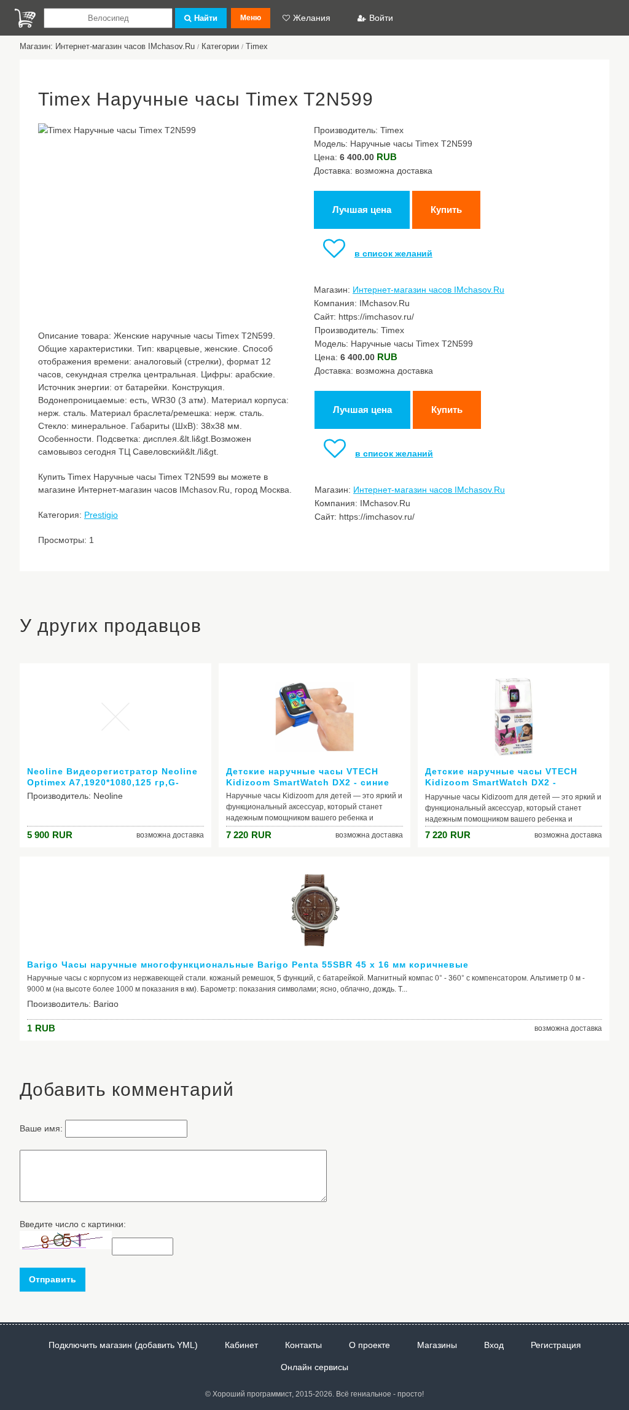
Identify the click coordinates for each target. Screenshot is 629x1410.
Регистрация (556, 1345)
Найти (205, 18)
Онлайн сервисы (314, 1367)
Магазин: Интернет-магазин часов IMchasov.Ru (107, 46)
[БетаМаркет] (25, 18)
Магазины (437, 1345)
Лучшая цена (361, 209)
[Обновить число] (66, 1246)
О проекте (369, 1345)
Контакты (303, 1345)
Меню (250, 17)
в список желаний (393, 253)
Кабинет (241, 1345)
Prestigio (101, 515)
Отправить (52, 1279)
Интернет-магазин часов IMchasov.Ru (428, 290)
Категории (220, 46)
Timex (257, 46)
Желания (311, 18)
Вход (494, 1345)
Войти (381, 18)
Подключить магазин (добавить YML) (123, 1345)
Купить (446, 209)
